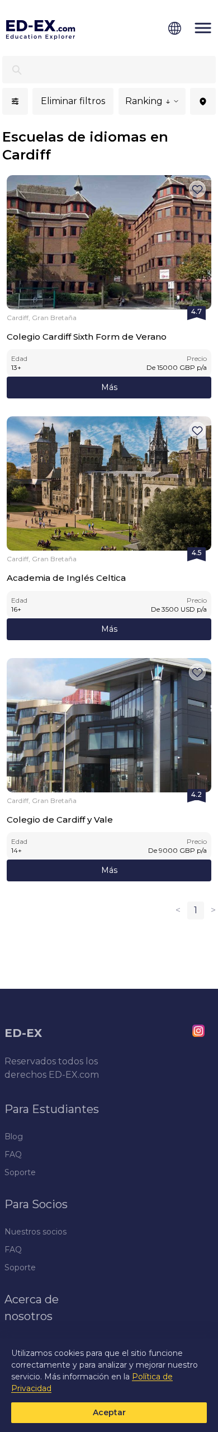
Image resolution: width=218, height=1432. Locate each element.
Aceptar (109, 1412)
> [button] (213, 910)
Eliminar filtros (73, 101)
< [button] (178, 910)
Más (109, 387)
